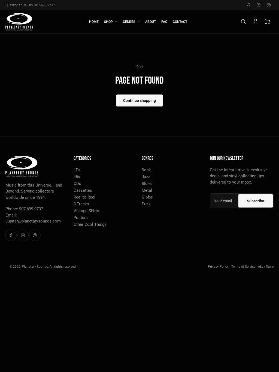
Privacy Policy (218, 267)
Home (94, 22)
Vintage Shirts (86, 210)
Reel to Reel (84, 197)
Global (147, 197)
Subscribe (255, 201)
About (150, 22)
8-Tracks (81, 204)
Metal (147, 190)
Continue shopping (139, 100)
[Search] (244, 22)
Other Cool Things (90, 224)
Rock (146, 169)
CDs (77, 183)
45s (77, 176)
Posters (81, 217)
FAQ (164, 22)
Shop (108, 22)
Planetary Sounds (35, 267)
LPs (77, 169)
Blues (147, 183)
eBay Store (266, 267)
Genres (129, 22)
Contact (180, 22)
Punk (146, 204)
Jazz (146, 176)
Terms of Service (243, 267)
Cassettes (83, 190)
